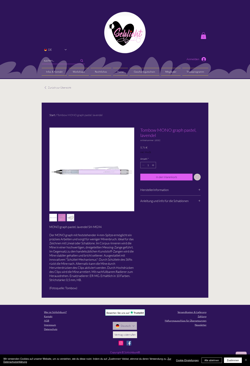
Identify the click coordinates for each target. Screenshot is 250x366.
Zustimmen (233, 360)
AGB (46, 320)
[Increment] (153, 165)
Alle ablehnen (211, 360)
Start (52, 115)
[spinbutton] (148, 165)
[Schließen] (246, 360)
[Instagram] (121, 343)
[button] (203, 35)
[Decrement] (143, 165)
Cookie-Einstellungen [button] (187, 360)
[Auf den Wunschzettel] (197, 177)
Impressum (50, 324)
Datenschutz (50, 329)
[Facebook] (129, 343)
